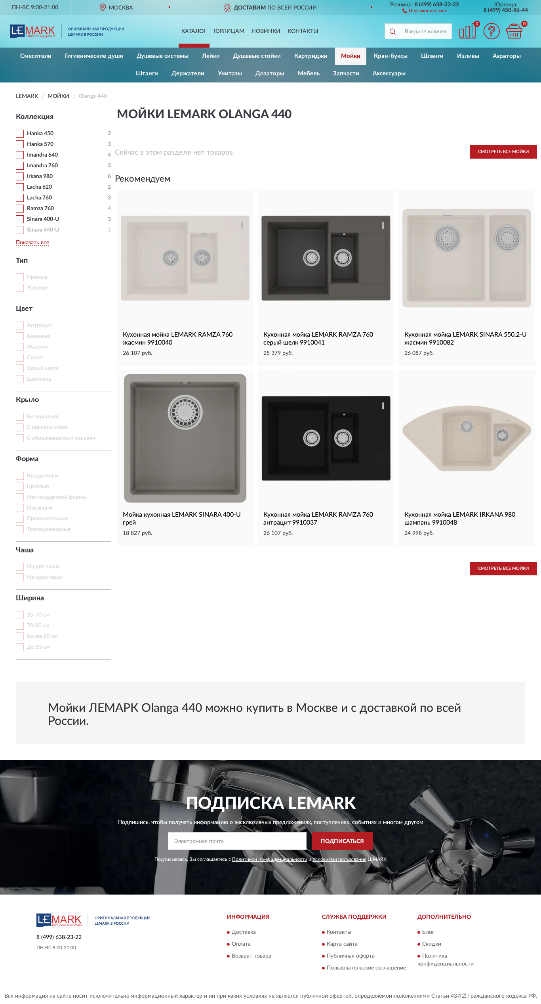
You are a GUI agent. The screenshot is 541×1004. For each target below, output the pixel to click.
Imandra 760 (42, 166)
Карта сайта (342, 944)
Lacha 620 (39, 187)
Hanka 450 (40, 133)
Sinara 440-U (43, 230)
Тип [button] (22, 260)
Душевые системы (163, 56)
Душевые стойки (257, 56)
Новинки (265, 31)
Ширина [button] (30, 598)
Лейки (211, 56)
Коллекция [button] (34, 117)
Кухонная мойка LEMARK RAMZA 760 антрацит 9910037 (318, 519)
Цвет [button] (24, 308)
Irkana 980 (40, 176)
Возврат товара (251, 956)
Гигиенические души (94, 56)
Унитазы (230, 74)
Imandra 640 (42, 155)
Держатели (187, 74)
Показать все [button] (32, 242)
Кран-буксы (391, 56)
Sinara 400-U (43, 219)
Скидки (431, 944)
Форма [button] (27, 459)
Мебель (309, 74)
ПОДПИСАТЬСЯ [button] (342, 841)
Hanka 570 (40, 144)
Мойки (350, 56)
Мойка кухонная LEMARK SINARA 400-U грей (182, 519)
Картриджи (311, 56)
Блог (428, 932)
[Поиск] (392, 31)
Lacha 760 (39, 198)
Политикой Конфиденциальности (269, 859)
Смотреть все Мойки (503, 151)
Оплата (241, 944)
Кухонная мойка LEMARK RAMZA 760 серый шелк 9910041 (318, 338)
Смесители (35, 56)
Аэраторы (507, 56)
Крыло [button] (27, 400)
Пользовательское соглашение (366, 968)
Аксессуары (389, 74)
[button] (424, 10)
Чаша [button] (25, 550)
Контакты (303, 31)
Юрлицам (229, 31)
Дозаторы (269, 74)
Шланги (432, 56)
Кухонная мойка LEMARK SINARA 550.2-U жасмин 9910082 (465, 338)
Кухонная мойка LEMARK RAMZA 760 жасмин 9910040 (177, 338)
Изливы (468, 56)
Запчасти (346, 74)
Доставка (244, 932)
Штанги (147, 74)
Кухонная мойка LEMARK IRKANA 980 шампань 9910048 (459, 519)
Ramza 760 (40, 208)
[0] (514, 31)
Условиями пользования (339, 859)
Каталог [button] (194, 31)
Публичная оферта (351, 956)
